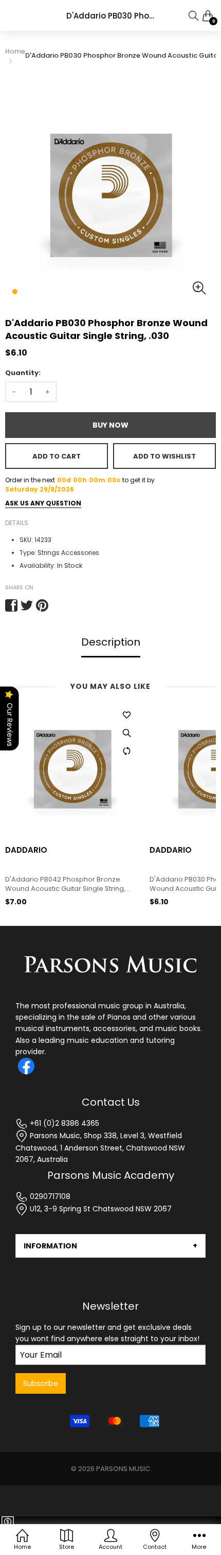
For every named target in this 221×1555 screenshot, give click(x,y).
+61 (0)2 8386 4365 (63, 1123)
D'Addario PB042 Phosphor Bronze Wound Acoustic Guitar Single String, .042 (65, 884)
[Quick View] (126, 733)
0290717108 (49, 1196)
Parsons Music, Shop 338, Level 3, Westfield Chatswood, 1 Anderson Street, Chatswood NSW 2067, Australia (100, 1147)
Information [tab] (50, 1245)
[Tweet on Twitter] (27, 605)
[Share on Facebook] (11, 605)
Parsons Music (123, 1469)
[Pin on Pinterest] (42, 605)
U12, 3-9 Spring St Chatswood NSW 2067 (100, 1209)
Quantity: (23, 373)
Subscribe (40, 1383)
